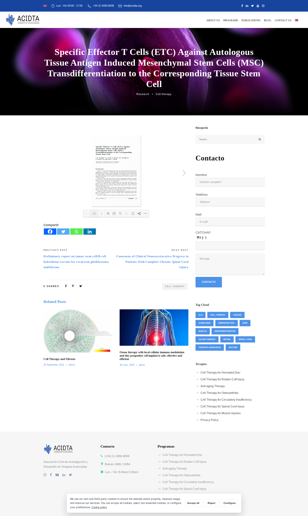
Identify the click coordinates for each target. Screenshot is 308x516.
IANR (245, 323)
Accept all (193, 503)
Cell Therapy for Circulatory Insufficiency (226, 399)
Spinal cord (245, 339)
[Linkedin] (89, 231)
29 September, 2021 (53, 364)
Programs (230, 20)
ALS (200, 315)
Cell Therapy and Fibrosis (59, 359)
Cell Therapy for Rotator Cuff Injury (222, 379)
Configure (230, 503)
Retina (227, 339)
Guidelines (205, 323)
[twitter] (252, 5)
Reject (211, 503)
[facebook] (242, 5)
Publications (251, 20)
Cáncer (237, 315)
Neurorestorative (225, 331)
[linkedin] (247, 5)
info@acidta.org (133, 5)
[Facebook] (50, 231)
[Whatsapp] (76, 231)
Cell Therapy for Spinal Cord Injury (222, 406)
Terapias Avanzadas (210, 347)
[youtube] (258, 5)
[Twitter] (63, 231)
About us (213, 20)
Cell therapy (164, 94)
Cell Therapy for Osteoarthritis (219, 392)
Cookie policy (99, 507)
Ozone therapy (207, 339)
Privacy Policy (210, 420)
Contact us (283, 20)
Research (142, 94)
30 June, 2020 (127, 365)
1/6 (94, 213)
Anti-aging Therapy (213, 386)
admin (72, 364)
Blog (267, 20)
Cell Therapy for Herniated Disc (220, 372)
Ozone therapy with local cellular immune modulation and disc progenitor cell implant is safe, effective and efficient (152, 356)
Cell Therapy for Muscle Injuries (221, 413)
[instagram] (263, 5)
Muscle (203, 331)
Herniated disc (226, 323)
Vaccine (233, 347)
